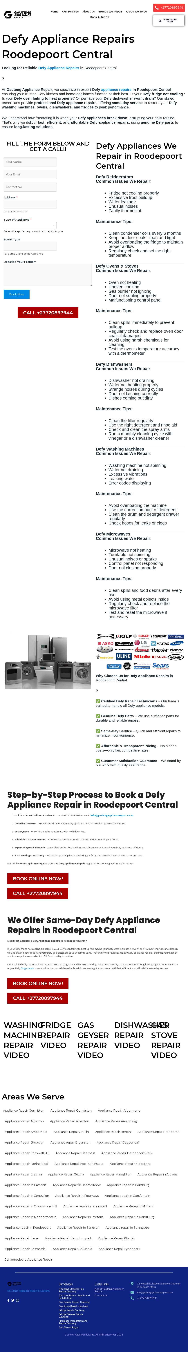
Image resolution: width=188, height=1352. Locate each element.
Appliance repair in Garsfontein (127, 1195)
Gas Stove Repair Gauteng (73, 1306)
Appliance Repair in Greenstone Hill (31, 1206)
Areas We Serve (136, 11)
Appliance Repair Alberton (24, 1121)
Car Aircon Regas (69, 1327)
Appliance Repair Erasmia (23, 1174)
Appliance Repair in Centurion (27, 1195)
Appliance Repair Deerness (75, 1153)
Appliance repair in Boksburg (128, 1185)
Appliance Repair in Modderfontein (30, 1217)
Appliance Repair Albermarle (119, 1110)
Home (54, 11)
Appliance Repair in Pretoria (83, 1217)
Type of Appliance (18, 219)
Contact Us (101, 1295)
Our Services (70, 11)
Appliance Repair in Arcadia (157, 1174)
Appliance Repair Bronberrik (158, 1132)
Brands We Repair (110, 11)
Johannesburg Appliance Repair (28, 1259)
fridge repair (27, 968)
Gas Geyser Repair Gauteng (74, 1302)
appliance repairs (116, 90)
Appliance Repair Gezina (66, 1174)
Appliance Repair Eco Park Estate (79, 1164)
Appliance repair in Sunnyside (127, 1227)
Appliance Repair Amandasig (116, 1121)
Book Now (16, 294)
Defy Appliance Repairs (58, 68)
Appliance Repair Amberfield (26, 1132)
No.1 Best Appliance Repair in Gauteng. (28, 1290)
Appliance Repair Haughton (110, 1174)
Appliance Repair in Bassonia (25, 1185)
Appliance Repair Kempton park (68, 1238)
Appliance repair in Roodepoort (28, 1227)
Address (11, 197)
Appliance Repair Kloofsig (116, 1238)
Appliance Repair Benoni (113, 1132)
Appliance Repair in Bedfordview (77, 1185)
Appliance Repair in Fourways (77, 1195)
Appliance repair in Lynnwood (85, 1206)
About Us (88, 11)
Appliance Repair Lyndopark (119, 1249)
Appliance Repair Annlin (71, 1132)
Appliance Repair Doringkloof (26, 1164)
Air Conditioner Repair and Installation (74, 1297)
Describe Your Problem (20, 262)
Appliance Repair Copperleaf (118, 1142)
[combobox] (30, 225)
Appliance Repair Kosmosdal (25, 1249)
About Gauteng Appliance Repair (109, 1290)
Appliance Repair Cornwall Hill (27, 1153)
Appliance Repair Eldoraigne (130, 1164)
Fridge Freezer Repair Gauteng (71, 1315)
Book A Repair (99, 17)
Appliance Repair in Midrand (133, 1206)
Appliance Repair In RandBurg (132, 1217)
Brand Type (12, 239)
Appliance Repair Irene (22, 1238)
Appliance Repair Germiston (23, 1110)
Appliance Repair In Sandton (78, 1227)
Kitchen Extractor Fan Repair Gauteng (71, 1290)
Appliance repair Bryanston (70, 1142)
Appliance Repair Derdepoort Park (126, 1153)
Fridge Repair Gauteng (71, 1310)
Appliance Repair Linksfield (72, 1249)
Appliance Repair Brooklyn (24, 1142)
